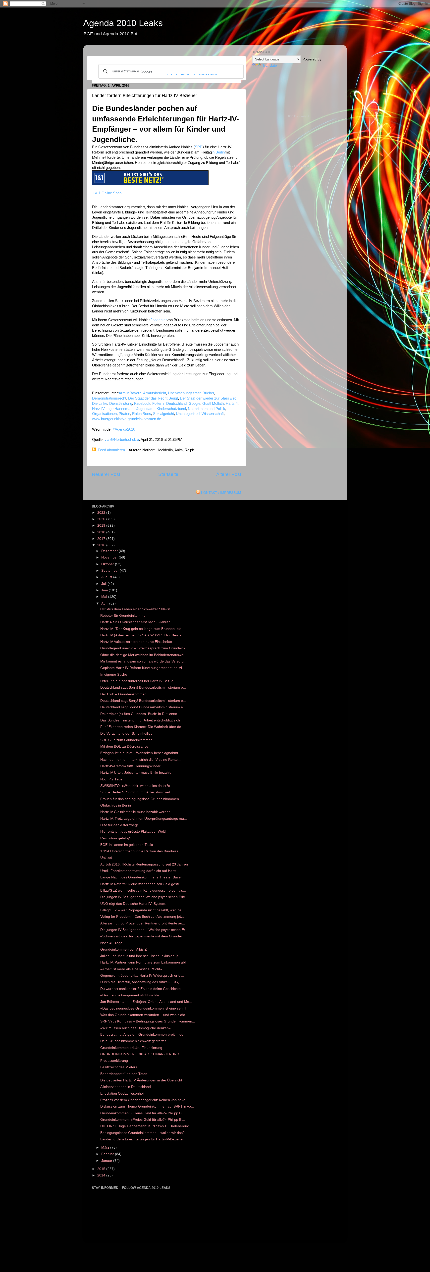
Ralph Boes (141, 414)
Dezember (110, 551)
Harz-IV (98, 409)
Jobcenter (159, 320)
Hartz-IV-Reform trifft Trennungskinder (130, 766)
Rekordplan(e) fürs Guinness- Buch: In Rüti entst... (140, 714)
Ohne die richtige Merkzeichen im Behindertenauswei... (143, 655)
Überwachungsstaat (184, 393)
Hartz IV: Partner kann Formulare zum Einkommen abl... (144, 962)
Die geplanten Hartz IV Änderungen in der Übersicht (141, 1080)
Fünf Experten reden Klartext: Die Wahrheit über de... (142, 727)
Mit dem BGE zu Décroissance (124, 746)
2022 (101, 512)
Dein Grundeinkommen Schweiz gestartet (133, 1041)
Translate (269, 65)
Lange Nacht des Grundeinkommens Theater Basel (140, 877)
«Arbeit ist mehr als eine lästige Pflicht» (131, 969)
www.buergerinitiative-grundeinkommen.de (126, 419)
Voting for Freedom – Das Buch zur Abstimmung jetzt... (143, 916)
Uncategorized (188, 414)
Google (194, 404)
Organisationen (104, 414)
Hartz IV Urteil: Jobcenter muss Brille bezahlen (136, 772)
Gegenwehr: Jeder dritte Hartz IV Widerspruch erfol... (142, 975)
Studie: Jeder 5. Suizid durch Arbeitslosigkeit (135, 792)
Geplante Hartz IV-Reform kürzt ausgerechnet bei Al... (142, 668)
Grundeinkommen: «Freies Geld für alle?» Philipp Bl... (142, 1113)
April (105, 603)
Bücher (208, 393)
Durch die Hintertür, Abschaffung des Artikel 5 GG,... (141, 982)
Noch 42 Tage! (111, 779)
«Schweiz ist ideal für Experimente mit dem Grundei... (142, 936)
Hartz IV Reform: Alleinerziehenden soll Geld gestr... (141, 884)
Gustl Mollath (213, 404)
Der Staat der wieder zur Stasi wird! (208, 398)
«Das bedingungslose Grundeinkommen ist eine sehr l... (144, 1008)
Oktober (108, 564)
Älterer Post (228, 474)
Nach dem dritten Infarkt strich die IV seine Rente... (140, 760)
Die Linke (99, 404)
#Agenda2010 (124, 429)
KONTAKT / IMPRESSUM (221, 493)
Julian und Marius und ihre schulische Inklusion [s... (140, 956)
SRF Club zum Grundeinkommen (126, 740)
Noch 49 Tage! (111, 943)
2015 (101, 1169)
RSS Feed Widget (298, 116)
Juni (105, 590)
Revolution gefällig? (115, 838)
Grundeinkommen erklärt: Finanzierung (131, 1048)
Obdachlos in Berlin (115, 805)
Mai (104, 597)
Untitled (106, 858)
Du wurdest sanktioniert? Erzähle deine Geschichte (140, 989)
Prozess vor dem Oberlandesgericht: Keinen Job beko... (144, 1100)
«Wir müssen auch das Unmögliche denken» (135, 1028)
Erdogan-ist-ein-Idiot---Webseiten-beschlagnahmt (139, 753)
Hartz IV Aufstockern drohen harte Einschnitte (136, 642)
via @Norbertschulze (122, 440)
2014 (101, 1175)
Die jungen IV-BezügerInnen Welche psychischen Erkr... (144, 897)
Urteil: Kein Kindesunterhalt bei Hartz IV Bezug (136, 681)
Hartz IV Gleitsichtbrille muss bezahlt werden (135, 812)
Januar (107, 1161)
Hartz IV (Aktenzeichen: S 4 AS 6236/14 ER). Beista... (142, 635)
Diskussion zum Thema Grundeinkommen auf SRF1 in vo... (147, 1106)
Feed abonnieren (111, 450)
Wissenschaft (213, 414)
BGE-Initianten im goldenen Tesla (126, 845)
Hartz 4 (232, 404)
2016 (101, 545)
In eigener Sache (113, 674)
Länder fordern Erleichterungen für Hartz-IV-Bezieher (142, 1139)
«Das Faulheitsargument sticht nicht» (129, 995)
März (105, 1147)
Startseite (168, 474)
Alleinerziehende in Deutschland (125, 1087)
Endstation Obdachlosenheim (123, 1093)
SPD (199, 147)
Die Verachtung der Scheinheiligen (127, 733)
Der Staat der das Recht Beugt (153, 398)
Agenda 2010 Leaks (123, 23)
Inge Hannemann (120, 409)
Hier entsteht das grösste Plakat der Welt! (133, 831)
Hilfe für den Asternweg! (119, 825)
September (110, 570)
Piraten (124, 414)
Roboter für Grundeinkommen (124, 615)
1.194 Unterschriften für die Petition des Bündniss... (140, 851)
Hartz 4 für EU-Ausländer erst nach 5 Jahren (135, 622)
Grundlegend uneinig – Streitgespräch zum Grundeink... (144, 648)
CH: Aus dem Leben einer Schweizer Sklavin (135, 609)
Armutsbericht (154, 393)
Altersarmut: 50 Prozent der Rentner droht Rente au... (142, 923)
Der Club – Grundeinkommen (123, 694)
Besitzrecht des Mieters (118, 1067)
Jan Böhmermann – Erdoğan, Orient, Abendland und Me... (146, 1002)
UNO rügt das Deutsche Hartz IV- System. (133, 904)
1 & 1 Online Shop (106, 193)
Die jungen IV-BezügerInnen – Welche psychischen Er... (144, 930)
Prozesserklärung (114, 1061)
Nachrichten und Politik (206, 409)
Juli (104, 584)
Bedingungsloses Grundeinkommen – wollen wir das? (142, 1133)
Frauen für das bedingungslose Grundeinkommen (139, 799)
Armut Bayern (130, 393)
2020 (101, 519)
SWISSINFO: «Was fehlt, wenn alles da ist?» (135, 786)
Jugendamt (145, 409)
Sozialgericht (163, 414)
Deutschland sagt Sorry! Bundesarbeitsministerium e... (143, 687)
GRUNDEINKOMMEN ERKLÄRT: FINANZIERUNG (139, 1054)
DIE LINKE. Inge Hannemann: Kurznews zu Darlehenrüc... (146, 1126)
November (110, 557)
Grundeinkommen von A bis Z (123, 949)
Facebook (142, 404)
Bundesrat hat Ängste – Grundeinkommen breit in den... (144, 1034)
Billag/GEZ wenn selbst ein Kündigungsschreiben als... (143, 890)
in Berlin (218, 152)
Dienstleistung (120, 404)
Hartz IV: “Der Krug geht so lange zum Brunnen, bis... (142, 629)
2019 (101, 525)
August (107, 577)
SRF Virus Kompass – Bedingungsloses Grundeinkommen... (147, 1021)
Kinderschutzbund (171, 409)
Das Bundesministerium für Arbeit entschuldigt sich (140, 720)
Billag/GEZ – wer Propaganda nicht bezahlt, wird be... (142, 910)
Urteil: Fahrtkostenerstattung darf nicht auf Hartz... (139, 871)
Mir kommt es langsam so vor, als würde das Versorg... (143, 661)
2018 (101, 532)
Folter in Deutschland (169, 404)
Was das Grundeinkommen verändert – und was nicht (142, 1015)
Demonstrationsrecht (109, 398)
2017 (101, 539)
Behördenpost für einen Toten (123, 1074)
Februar (108, 1154)
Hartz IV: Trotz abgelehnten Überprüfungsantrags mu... (143, 818)
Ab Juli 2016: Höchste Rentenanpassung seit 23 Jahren (144, 864)
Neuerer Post (106, 474)
